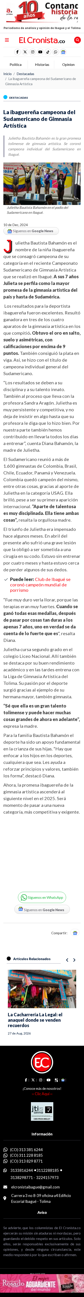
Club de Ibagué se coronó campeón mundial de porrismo (40, 584)
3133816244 (22, 1170)
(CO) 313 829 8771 (26, 1161)
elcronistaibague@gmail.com (35, 1187)
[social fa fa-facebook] (17, 52)
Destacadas (25, 74)
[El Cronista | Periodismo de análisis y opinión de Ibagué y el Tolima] (42, 40)
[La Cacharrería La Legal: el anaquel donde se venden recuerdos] (42, 989)
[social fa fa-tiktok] (48, 52)
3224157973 (47, 1177)
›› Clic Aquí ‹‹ (42, 1093)
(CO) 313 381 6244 (26, 1149)
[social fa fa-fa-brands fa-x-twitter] (25, 52)
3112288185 (48, 1170)
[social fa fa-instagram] (32, 52)
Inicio (7, 74)
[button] (55, 52)
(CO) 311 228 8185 (26, 1155)
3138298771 (22, 1177)
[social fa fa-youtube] (40, 52)
